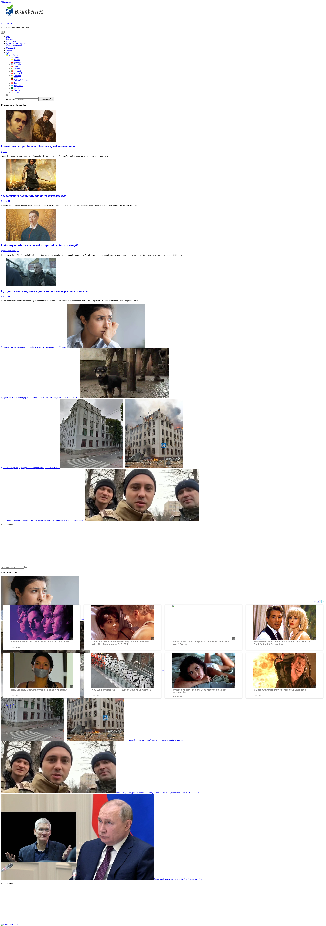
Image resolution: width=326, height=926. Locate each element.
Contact (9, 707)
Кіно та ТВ (11, 41)
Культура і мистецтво (15, 43)
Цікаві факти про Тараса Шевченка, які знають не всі (38, 146)
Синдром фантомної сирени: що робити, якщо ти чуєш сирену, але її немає (34, 347)
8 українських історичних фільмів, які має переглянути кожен (44, 291)
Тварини (10, 50)
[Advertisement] (77, 546)
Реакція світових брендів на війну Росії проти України (178, 879)
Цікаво (9, 53)
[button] (7, 96)
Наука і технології (14, 46)
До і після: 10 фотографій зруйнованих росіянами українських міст (30, 468)
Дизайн (9, 39)
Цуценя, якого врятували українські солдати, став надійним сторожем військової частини (40, 397)
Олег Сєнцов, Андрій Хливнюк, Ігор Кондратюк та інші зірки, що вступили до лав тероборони (43, 520)
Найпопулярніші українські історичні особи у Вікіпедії (39, 245)
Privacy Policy (12, 705)
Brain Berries (6, 23)
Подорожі (10, 48)
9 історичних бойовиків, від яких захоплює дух (33, 195)
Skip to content (7, 2)
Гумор (8, 37)
